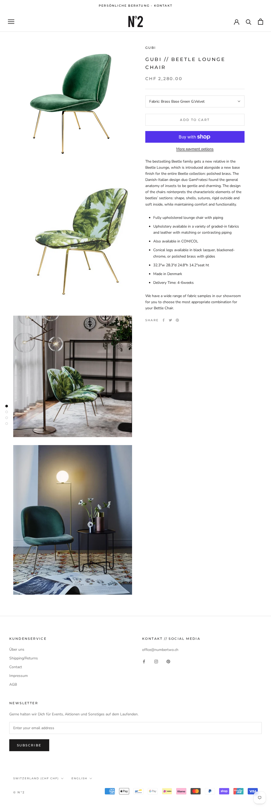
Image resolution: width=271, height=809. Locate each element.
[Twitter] (170, 320)
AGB (13, 684)
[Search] (248, 21)
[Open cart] (260, 22)
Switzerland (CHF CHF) (36, 778)
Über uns (16, 649)
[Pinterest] (177, 320)
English (79, 778)
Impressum (18, 675)
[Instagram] (156, 661)
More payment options (195, 148)
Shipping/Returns (23, 658)
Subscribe (29, 745)
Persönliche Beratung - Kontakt (135, 5)
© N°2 (19, 792)
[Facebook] (163, 320)
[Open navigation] (11, 21)
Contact (15, 666)
